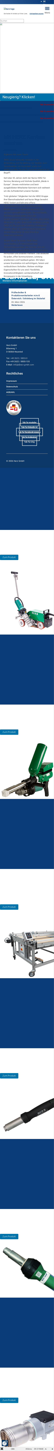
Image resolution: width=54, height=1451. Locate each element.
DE (44, 1)
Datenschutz (12, 386)
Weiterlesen (17, 305)
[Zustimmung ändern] (5, 1443)
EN (44, 4)
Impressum (11, 381)
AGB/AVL (10, 392)
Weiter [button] (31, 21)
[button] (37, 13)
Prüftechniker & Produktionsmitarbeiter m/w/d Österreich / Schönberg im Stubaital (28, 295)
